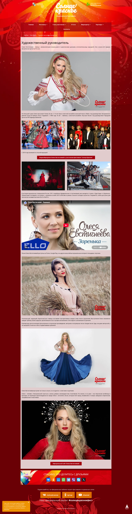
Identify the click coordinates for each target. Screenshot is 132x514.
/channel (86, 495)
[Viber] (73, 479)
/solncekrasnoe (52, 495)
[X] (83, 479)
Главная (31, 24)
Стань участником (58, 24)
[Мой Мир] (58, 479)
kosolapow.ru (71, 508)
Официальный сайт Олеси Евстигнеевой (66, 463)
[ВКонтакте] (48, 479)
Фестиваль (42, 24)
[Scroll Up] (127, 506)
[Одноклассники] (53, 479)
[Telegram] (68, 479)
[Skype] (78, 479)
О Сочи (73, 24)
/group (69, 495)
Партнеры (99, 24)
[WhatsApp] (63, 479)
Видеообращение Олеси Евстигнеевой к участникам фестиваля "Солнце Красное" (66, 157)
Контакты (66, 29)
